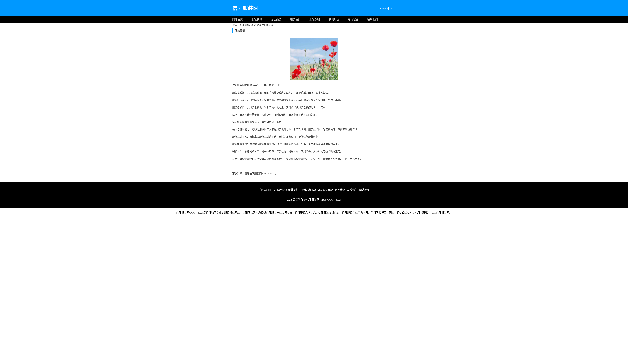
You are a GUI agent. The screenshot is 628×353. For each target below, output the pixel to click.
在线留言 (353, 19)
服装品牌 (276, 19)
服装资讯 (257, 19)
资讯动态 (334, 19)
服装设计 (295, 19)
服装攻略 (314, 19)
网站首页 (237, 19)
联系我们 (372, 19)
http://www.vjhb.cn (331, 199)
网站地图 (364, 189)
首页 (272, 189)
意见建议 (340, 189)
